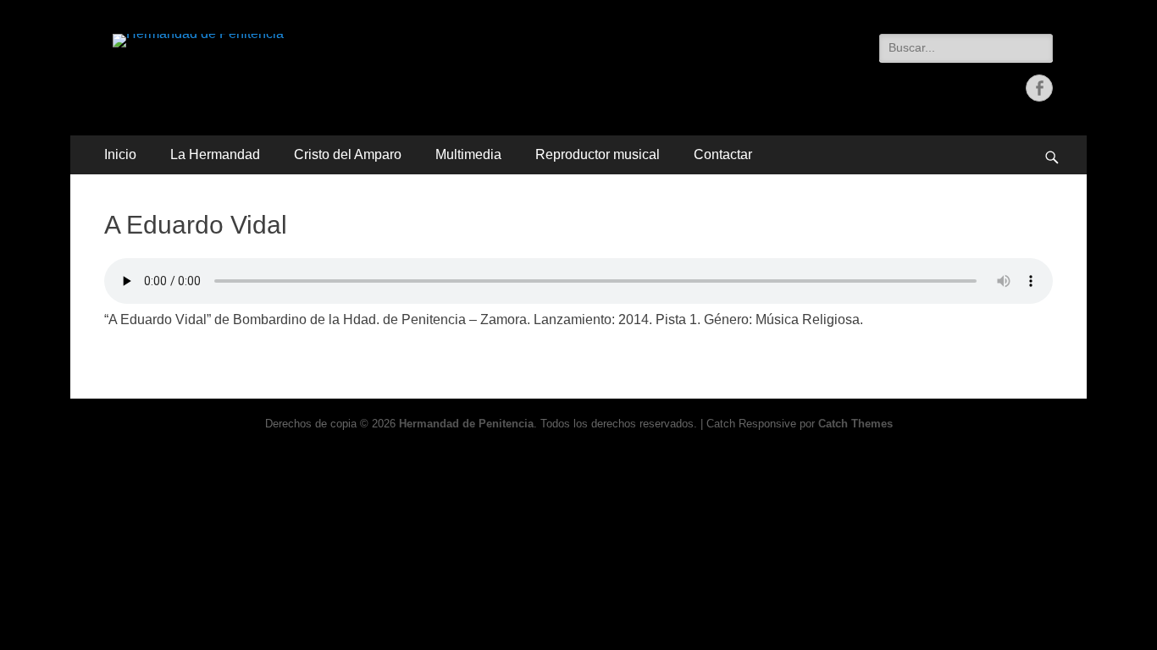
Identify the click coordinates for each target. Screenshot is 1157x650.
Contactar (723, 154)
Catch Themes (855, 423)
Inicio (120, 154)
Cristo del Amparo (347, 154)
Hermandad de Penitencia (466, 423)
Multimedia (468, 154)
